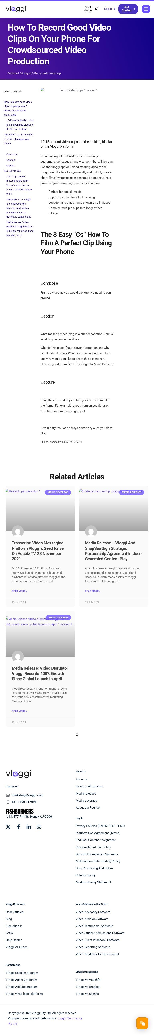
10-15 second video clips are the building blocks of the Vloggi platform (20, 124)
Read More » (19, 591)
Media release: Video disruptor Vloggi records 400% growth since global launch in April (20, 229)
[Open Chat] (142, 1023)
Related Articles (12, 171)
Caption (10, 160)
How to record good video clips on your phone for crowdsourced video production (18, 108)
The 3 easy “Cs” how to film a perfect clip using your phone (18, 139)
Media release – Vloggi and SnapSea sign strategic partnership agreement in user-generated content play (18, 208)
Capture (10, 165)
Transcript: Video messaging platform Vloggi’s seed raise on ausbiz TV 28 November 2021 (19, 185)
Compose (11, 154)
